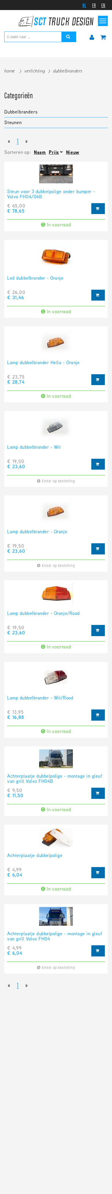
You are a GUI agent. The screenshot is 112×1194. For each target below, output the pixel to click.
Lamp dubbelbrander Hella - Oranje (43, 363)
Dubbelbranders (67, 71)
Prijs (54, 152)
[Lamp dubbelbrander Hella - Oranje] (56, 344)
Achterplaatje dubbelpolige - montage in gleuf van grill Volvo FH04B (54, 779)
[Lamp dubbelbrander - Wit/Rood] (56, 680)
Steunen (13, 122)
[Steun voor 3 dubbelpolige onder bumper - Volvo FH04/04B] (56, 176)
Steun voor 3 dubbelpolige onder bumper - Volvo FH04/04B (51, 194)
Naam (40, 152)
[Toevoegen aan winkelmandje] (98, 208)
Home (9, 71)
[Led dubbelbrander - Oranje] (56, 259)
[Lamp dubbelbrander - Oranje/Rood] (56, 597)
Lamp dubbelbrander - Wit (34, 447)
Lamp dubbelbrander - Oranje (37, 532)
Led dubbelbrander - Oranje (35, 278)
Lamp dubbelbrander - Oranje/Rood (43, 614)
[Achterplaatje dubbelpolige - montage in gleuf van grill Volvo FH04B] (56, 761)
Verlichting (34, 71)
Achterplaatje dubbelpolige (35, 856)
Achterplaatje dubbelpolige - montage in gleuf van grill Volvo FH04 (54, 936)
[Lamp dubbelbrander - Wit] (56, 429)
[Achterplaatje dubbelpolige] (56, 840)
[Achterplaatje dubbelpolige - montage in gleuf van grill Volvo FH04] (56, 919)
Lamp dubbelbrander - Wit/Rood (40, 698)
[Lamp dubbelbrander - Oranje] (56, 513)
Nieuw (72, 152)
